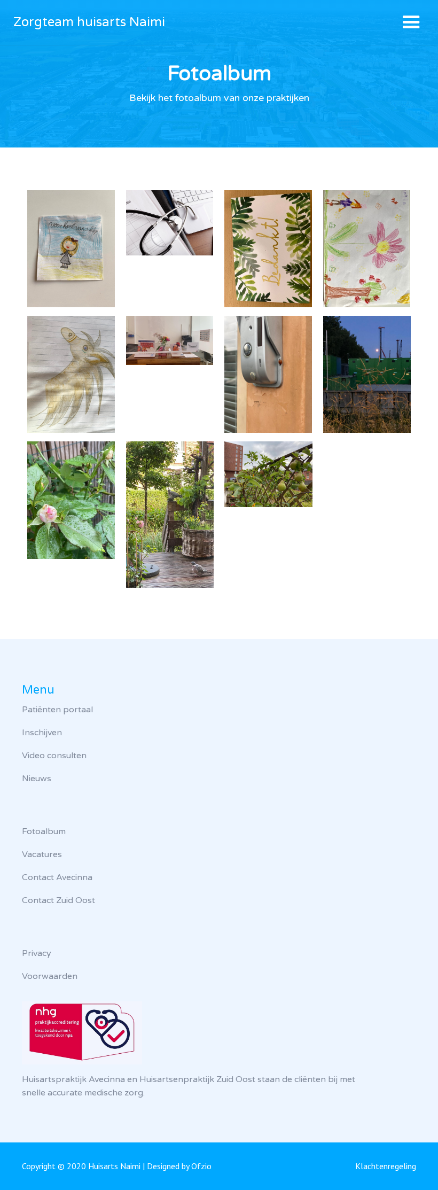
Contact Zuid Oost (58, 900)
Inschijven (42, 732)
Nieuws (36, 778)
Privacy (36, 953)
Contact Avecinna (57, 877)
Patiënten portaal (57, 709)
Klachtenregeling (385, 1166)
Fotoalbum (44, 831)
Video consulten (54, 755)
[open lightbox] (71, 248)
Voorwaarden (49, 976)
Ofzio (201, 1166)
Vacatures (42, 854)
